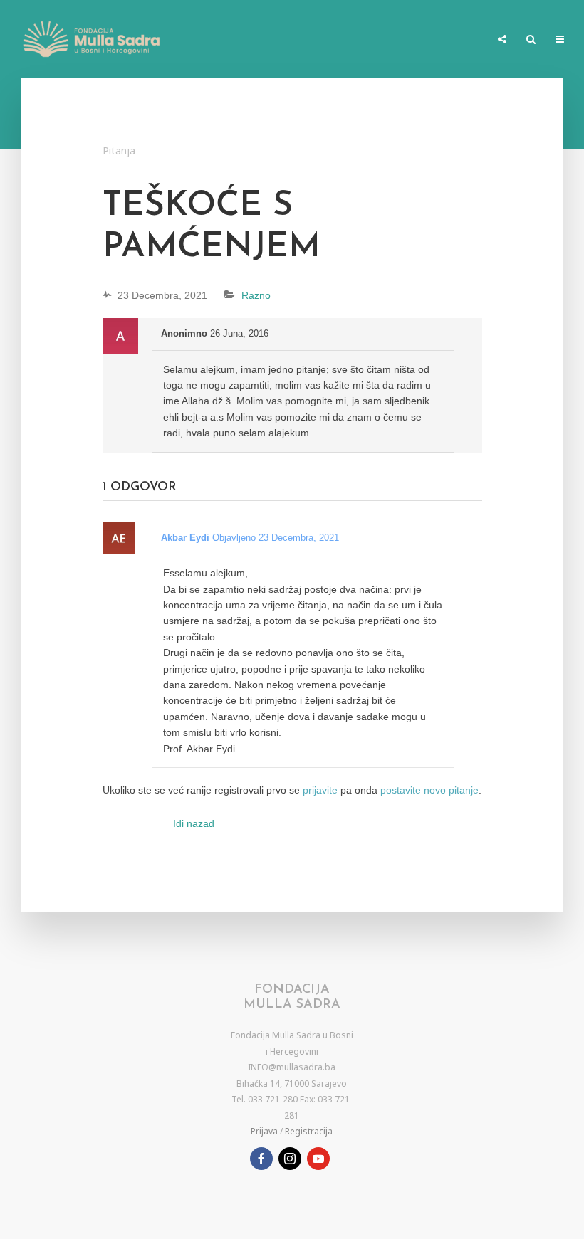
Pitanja (119, 150)
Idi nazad (193, 823)
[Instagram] (289, 1158)
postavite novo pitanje (429, 790)
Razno (256, 295)
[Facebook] (261, 1158)
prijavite (320, 790)
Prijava (264, 1131)
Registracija (309, 1131)
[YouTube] (318, 1158)
